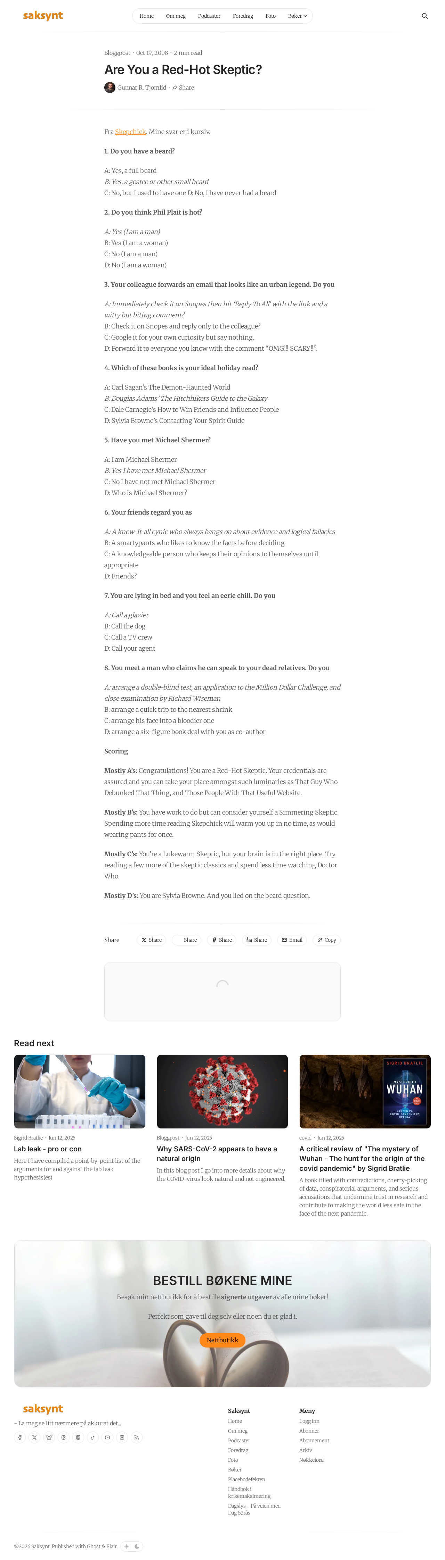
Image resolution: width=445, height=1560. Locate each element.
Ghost (93, 1546)
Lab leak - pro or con (48, 1149)
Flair (111, 1546)
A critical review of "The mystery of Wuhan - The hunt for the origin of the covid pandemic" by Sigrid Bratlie (362, 1159)
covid (305, 1138)
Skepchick (130, 132)
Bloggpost (117, 52)
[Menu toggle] (305, 16)
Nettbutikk (222, 1340)
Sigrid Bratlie (28, 1138)
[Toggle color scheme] (131, 1546)
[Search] (425, 16)
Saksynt (40, 1546)
